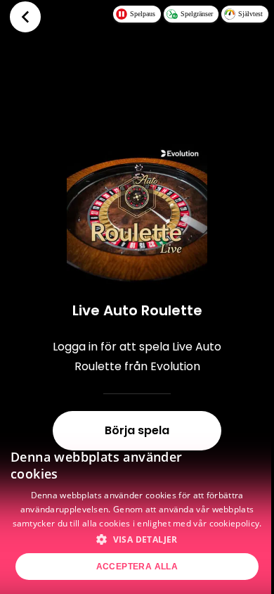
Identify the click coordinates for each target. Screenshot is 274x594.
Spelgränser (197, 14)
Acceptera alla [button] (137, 566)
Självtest (250, 14)
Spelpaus (142, 14)
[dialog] (137, 514)
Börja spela (137, 430)
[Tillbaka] (25, 17)
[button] (137, 539)
